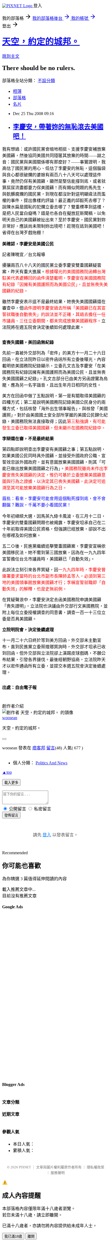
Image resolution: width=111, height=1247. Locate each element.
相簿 (17, 91)
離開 (30, 1236)
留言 (50, 748)
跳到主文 (10, 56)
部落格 (19, 98)
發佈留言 (11, 815)
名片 (17, 104)
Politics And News (51, 763)
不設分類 (46, 80)
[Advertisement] (23, 995)
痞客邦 (38, 748)
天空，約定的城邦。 (41, 41)
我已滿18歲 (13, 1236)
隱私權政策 (95, 1167)
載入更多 (11, 783)
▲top (7, 772)
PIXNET (25, 1167)
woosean (9, 717)
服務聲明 (58, 1173)
